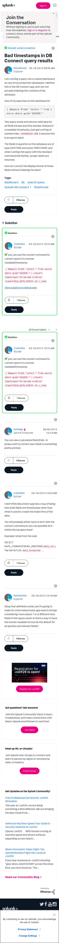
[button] (53, 49)
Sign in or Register (37, 30)
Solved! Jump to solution (21, 48)
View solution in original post (21, 287)
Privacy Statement (28, 929)
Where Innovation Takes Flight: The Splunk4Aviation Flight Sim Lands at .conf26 (25, 853)
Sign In (43, 5)
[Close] (54, 914)
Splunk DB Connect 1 (17, 187)
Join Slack (29, 729)
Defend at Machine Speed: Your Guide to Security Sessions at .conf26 (27, 825)
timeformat (41, 187)
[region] (29, 926)
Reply (14, 209)
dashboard (11, 182)
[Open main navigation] (55, 5)
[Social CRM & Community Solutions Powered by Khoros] (48, 890)
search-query (36, 182)
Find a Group (29, 770)
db (23, 182)
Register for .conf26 (29, 689)
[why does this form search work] (55, 329)
